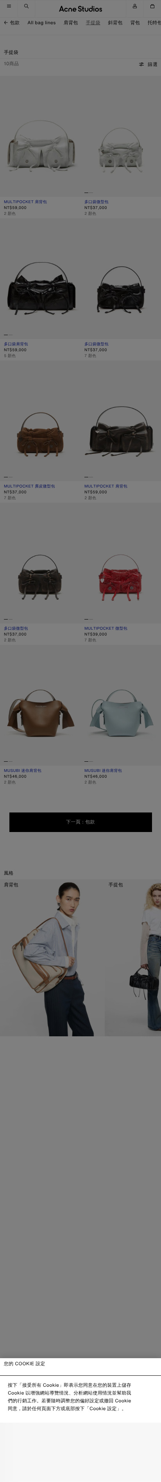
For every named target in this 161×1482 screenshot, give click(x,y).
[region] (80, 1420)
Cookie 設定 (80, 1435)
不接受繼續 (80, 1453)
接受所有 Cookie (80, 1469)
